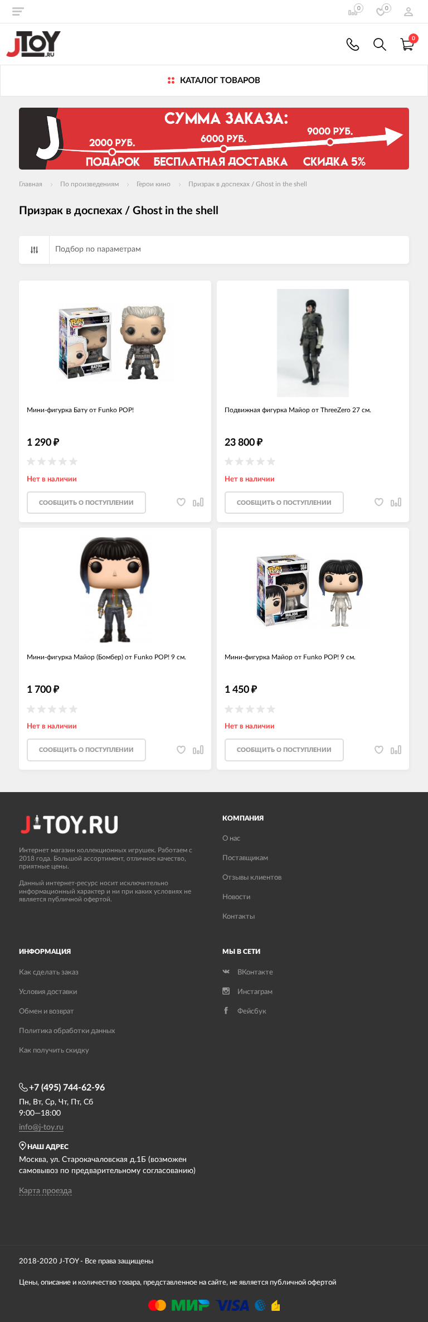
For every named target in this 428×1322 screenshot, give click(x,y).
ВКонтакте (255, 972)
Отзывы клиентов (251, 877)
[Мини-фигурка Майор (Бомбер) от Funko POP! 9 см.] (115, 590)
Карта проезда (45, 1191)
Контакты (238, 916)
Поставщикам (245, 858)
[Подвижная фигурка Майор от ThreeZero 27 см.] (313, 343)
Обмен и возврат (46, 1011)
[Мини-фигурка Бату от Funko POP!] (115, 343)
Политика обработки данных (67, 1031)
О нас (231, 838)
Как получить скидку (54, 1050)
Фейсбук (251, 1011)
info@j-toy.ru (41, 1127)
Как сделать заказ (49, 972)
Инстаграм (255, 992)
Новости (236, 897)
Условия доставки (48, 992)
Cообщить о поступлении (86, 503)
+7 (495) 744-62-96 (67, 1087)
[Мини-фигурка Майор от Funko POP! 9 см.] (313, 590)
